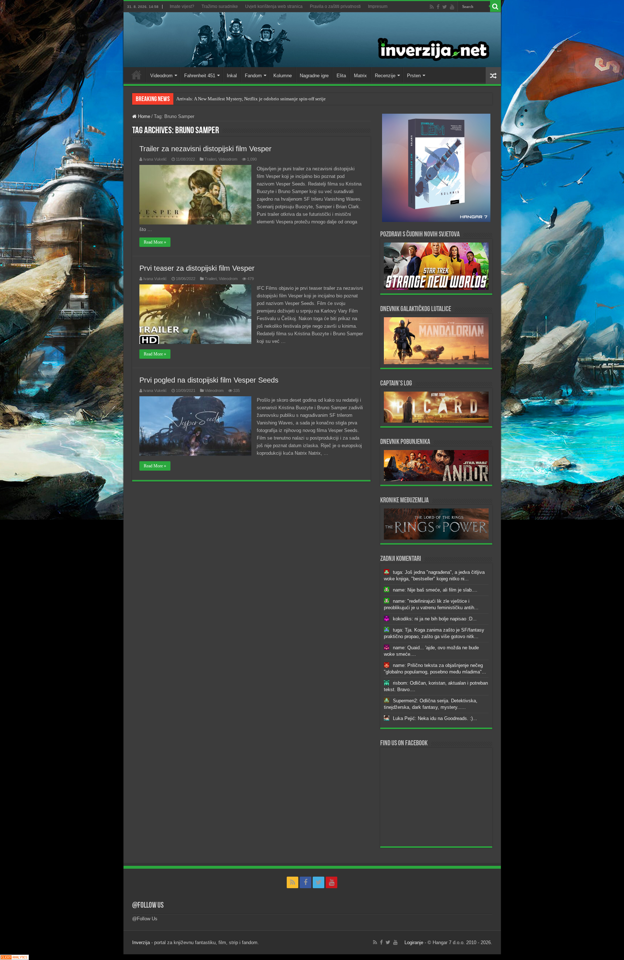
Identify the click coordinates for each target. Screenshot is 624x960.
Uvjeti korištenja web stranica (274, 6)
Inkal (232, 75)
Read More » (155, 242)
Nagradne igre (314, 75)
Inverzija (141, 942)
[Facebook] (438, 7)
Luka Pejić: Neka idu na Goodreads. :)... (435, 718)
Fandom (253, 75)
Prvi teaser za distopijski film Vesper (197, 268)
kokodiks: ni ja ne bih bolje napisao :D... (435, 618)
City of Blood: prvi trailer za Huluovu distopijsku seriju (230, 98)
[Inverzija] (312, 39)
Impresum (377, 6)
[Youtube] (452, 7)
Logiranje (413, 942)
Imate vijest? (182, 6)
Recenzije (385, 75)
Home (136, 74)
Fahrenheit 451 (199, 75)
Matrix (360, 75)
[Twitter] (445, 7)
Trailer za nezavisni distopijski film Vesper (205, 149)
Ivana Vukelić (155, 159)
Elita (341, 75)
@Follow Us (148, 906)
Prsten (414, 75)
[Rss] (431, 7)
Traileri (210, 159)
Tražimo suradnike (220, 6)
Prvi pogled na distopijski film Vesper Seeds (208, 380)
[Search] (495, 6)
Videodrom (161, 75)
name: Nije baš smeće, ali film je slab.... (435, 590)
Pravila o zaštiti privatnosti (335, 6)
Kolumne (282, 75)
